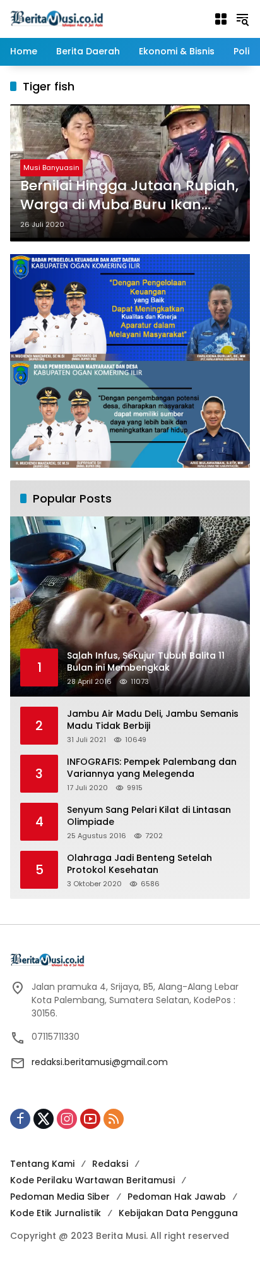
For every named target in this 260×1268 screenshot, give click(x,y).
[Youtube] (90, 1119)
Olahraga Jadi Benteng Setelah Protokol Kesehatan (139, 864)
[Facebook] (20, 1119)
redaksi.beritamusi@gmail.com (100, 1062)
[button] (242, 19)
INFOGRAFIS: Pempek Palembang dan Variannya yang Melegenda (152, 768)
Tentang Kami (42, 1163)
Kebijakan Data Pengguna (178, 1213)
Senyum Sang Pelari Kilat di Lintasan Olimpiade (149, 816)
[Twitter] (43, 1119)
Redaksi (110, 1163)
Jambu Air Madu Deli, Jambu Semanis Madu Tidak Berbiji (153, 720)
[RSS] (113, 1119)
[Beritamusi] (56, 18)
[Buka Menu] (220, 19)
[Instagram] (67, 1119)
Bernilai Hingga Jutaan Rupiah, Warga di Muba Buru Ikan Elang (129, 196)
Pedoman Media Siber (60, 1196)
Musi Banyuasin (51, 167)
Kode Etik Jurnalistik (55, 1213)
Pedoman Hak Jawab (176, 1196)
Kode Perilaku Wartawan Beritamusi (92, 1180)
